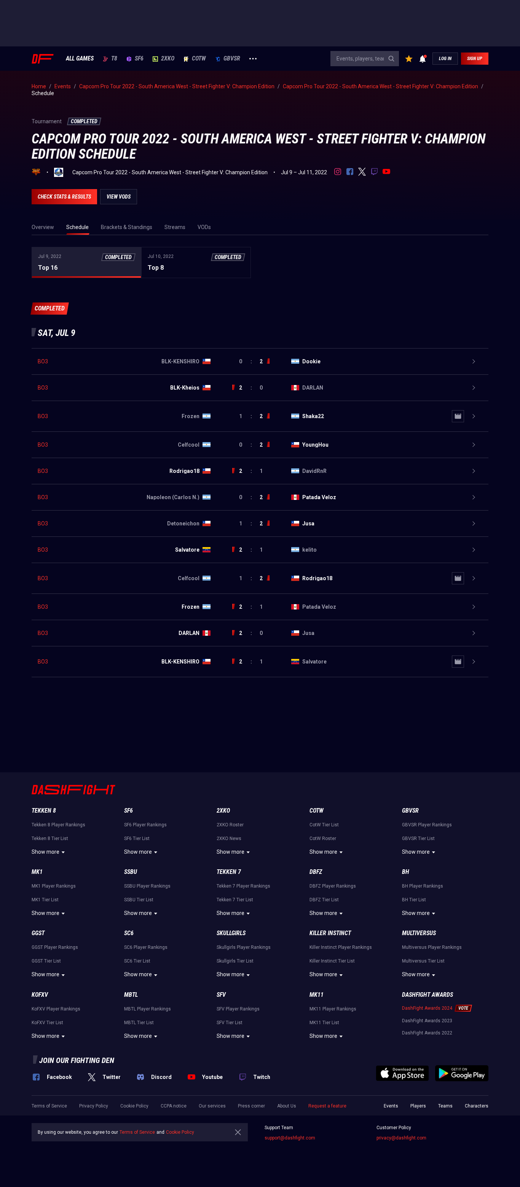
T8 (114, 59)
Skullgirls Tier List (235, 961)
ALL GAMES (80, 59)
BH (405, 871)
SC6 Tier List (137, 961)
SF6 (139, 59)
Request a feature (327, 1106)
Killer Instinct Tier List (332, 961)
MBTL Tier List (139, 1022)
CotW (199, 59)
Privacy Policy (93, 1106)
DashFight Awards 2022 (427, 1033)
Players (418, 1106)
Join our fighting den (76, 1060)
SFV (221, 994)
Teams (445, 1106)
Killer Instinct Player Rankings (340, 947)
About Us (286, 1106)
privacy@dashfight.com (401, 1138)
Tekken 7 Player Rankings (243, 886)
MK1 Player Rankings (54, 886)
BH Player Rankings (422, 886)
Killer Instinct (330, 933)
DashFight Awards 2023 (427, 1020)
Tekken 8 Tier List (50, 838)
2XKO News (229, 838)
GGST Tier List (46, 961)
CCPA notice (174, 1106)
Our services (212, 1106)
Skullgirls (231, 933)
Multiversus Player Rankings (432, 947)
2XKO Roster (230, 824)
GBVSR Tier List (418, 838)
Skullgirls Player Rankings (244, 947)
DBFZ (315, 871)
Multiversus (419, 933)
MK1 (37, 871)
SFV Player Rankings (238, 1009)
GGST (38, 933)
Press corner (251, 1106)
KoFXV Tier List (47, 1022)
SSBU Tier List (138, 899)
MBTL (131, 994)
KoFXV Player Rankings (56, 1009)
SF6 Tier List (137, 838)
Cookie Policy (134, 1106)
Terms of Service (49, 1106)
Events (391, 1106)
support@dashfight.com (290, 1138)
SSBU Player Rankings (147, 886)
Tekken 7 (229, 871)
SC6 (129, 933)
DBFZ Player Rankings (332, 886)
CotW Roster (322, 838)
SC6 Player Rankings (145, 947)
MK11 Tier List (324, 1022)
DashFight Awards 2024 (427, 1008)
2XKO (167, 59)
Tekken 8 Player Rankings (58, 824)
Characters (476, 1106)
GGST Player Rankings (55, 947)
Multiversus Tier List (423, 961)
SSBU (130, 871)
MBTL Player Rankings (147, 1009)
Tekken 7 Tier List (235, 899)
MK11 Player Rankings (332, 1009)
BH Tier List (414, 899)
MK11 (316, 994)
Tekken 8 (44, 810)
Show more (45, 852)
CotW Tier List (324, 824)
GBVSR (231, 59)
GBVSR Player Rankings (427, 824)
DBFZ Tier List (324, 899)
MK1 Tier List (45, 899)
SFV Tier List (229, 1022)
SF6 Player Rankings (145, 824)
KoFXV (40, 994)
